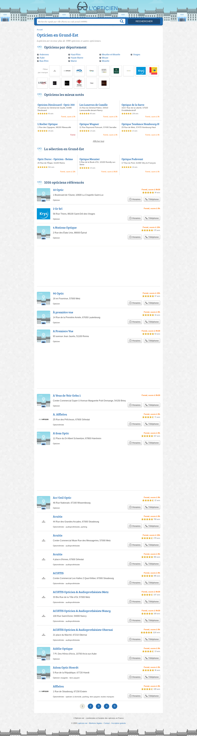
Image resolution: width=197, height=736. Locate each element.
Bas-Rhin (44, 61)
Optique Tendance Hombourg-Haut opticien (140, 125)
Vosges (136, 54)
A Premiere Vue (63, 331)
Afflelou (58, 686)
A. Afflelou (60, 414)
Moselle (105, 61)
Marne (74, 61)
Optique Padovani (132, 159)
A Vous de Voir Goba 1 (67, 395)
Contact (107, 723)
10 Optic (58, 190)
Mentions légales (95, 723)
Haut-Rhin (76, 54)
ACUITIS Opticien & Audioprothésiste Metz (81, 592)
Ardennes (44, 54)
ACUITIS (58, 573)
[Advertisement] (98, 257)
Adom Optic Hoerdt (65, 667)
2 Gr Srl (57, 209)
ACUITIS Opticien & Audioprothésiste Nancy (82, 611)
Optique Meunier (89, 159)
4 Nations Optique (65, 227)
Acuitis (57, 516)
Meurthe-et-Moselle (111, 54)
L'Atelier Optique (48, 124)
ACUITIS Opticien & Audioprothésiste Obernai (83, 630)
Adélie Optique (63, 648)
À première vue (63, 312)
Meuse (105, 58)
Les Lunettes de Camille (93, 105)
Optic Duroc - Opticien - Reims (55, 159)
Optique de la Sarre (133, 105)
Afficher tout (98, 141)
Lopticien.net (98, 9)
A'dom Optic (61, 433)
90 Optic (58, 293)
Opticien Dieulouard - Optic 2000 (56, 106)
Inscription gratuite (118, 723)
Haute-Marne (77, 58)
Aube (42, 58)
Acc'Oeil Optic (62, 497)
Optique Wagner (89, 124)
